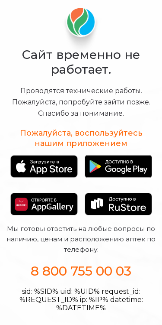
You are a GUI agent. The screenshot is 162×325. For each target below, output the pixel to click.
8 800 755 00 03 (81, 271)
